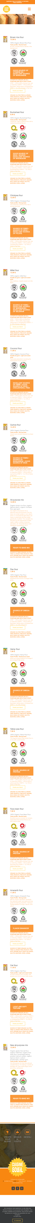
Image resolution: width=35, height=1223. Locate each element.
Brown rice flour (17, 37)
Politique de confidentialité (17, 1179)
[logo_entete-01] (6, 6)
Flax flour (14, 569)
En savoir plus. (17, 1216)
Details (6, 42)
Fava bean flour (17, 809)
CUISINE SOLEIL (8, 1181)
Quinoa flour (15, 425)
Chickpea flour (16, 195)
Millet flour (14, 270)
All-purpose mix (17, 500)
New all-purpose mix (19, 1045)
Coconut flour (16, 348)
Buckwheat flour (17, 112)
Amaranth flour (16, 890)
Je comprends (17, 1220)
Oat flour (14, 965)
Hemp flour (15, 649)
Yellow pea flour (17, 729)
